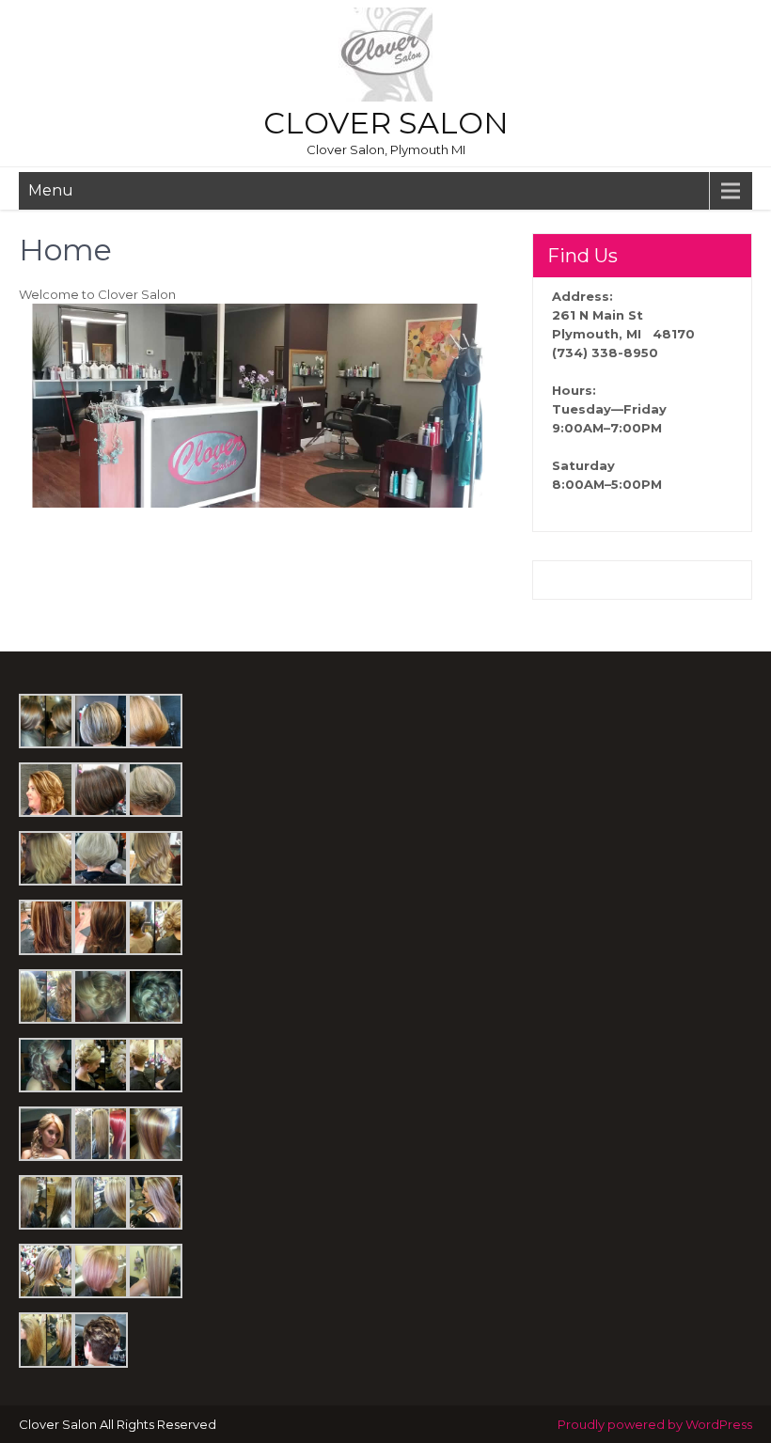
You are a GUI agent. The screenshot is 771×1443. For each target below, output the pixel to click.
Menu (50, 190)
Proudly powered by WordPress (655, 1424)
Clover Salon (386, 122)
